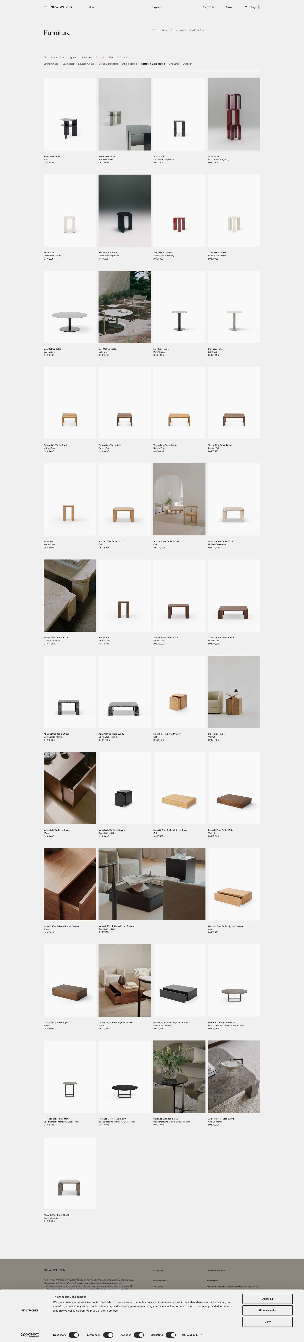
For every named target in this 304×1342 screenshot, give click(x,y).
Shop (92, 7)
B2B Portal (158, 1286)
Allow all (267, 1298)
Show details (190, 1335)
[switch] (108, 1335)
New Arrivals (57, 57)
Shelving (174, 63)
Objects (100, 57)
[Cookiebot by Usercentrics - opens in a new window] (29, 1335)
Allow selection (267, 1310)
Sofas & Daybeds (109, 63)
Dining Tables (130, 63)
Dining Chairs (51, 63)
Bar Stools (69, 63)
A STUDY (123, 57)
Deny (267, 1321)
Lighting (73, 57)
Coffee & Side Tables (153, 63)
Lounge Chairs (86, 63)
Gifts (111, 57)
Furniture (86, 57)
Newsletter (212, 1280)
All (45, 57)
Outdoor (187, 63)
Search (230, 7)
